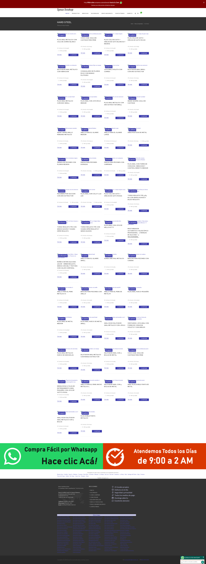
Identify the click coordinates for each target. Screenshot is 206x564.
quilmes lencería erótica (126, 542)
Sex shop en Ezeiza (62, 530)
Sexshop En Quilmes (78, 538)
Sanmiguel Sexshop (93, 540)
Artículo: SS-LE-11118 (63, 202)
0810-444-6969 (63, 50)
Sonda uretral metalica (114, 258)
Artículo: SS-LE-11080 (63, 300)
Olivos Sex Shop (77, 547)
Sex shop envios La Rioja (63, 516)
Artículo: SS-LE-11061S (87, 330)
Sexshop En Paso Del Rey (110, 537)
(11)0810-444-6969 (69, 501)
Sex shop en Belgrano (94, 535)
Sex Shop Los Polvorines (95, 522)
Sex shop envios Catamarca (111, 516)
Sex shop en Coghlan (62, 532)
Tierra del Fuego (61, 476)
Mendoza (75, 474)
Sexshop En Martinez (78, 533)
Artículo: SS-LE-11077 (134, 361)
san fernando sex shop (94, 542)
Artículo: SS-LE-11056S (64, 48)
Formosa (142, 474)
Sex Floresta (123, 537)
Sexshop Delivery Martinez (111, 532)
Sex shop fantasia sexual (126, 516)
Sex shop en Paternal (78, 523)
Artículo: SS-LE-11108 (134, 109)
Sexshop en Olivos (77, 537)
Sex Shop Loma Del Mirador (64, 522)
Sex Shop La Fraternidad (95, 520)
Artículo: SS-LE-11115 (86, 171)
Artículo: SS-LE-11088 (110, 48)
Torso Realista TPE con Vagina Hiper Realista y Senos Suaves (90, 229)
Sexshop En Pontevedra (63, 538)
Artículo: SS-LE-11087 (134, 267)
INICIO (92, 490)
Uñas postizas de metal (137, 132)
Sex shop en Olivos (62, 525)
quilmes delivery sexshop (95, 544)
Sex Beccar (123, 538)
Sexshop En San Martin (63, 542)
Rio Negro (72, 476)
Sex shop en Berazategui (63, 535)
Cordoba (66, 474)
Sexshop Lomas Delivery (95, 549)
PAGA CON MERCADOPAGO (97, 504)
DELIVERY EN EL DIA (95, 499)
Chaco (87, 476)
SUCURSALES (93, 492)
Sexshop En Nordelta (125, 535)
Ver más (59, 54)
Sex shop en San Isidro (110, 520)
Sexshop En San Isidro (78, 540)
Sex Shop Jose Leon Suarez (64, 520)
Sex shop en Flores (109, 528)
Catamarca (116, 474)
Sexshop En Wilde (61, 545)
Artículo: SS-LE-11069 (110, 361)
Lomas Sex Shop (77, 550)
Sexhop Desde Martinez (95, 527)
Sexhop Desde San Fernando (127, 527)
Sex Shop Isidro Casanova (95, 518)
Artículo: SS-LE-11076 (63, 426)
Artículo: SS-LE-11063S (134, 300)
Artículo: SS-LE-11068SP (134, 331)
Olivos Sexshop (124, 545)
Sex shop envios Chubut (79, 516)
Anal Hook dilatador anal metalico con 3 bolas (66, 420)
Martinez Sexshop (124, 547)
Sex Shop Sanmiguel (125, 525)
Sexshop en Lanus (124, 532)
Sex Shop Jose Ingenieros (126, 518)
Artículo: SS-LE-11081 (110, 300)
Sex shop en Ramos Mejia (79, 522)
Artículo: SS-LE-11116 (110, 171)
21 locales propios (121, 487)
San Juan (111, 474)
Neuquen (83, 476)
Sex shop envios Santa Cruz (96, 516)
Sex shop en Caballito (62, 533)
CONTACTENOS (94, 506)
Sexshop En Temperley (63, 544)
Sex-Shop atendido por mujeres (128, 528)
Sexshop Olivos (92, 550)
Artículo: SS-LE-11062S (64, 361)
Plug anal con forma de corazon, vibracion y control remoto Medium (138, 166)
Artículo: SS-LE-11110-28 (87, 267)
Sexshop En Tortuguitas (110, 544)
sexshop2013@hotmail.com (69, 504)
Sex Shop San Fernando (79, 525)
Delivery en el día (121, 490)
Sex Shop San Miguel (94, 525)
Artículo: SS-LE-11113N (64, 171)
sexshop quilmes (61, 552)
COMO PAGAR (94, 497)
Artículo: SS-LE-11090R (87, 79)
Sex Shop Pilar (92, 523)
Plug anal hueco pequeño (138, 291)
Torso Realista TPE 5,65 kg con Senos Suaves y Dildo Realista (137, 197)
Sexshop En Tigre (77, 544)
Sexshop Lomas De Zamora (111, 547)
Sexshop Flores (108, 545)
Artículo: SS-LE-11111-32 (87, 141)
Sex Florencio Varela (94, 538)
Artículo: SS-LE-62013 (64, 235)
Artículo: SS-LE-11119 (86, 202)
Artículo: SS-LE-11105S (64, 109)
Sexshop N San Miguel (62, 550)
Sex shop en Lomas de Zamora (64, 527)
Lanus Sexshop (76, 552)
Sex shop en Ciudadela (94, 532)
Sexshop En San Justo (109, 540)
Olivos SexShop (77, 545)
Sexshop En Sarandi (109, 542)
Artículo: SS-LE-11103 (134, 78)
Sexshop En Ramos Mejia (110, 538)
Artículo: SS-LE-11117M (134, 172)
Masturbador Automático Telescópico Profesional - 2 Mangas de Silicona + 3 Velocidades (138, 233)
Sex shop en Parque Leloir (110, 523)
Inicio (132, 23)
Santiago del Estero (132, 474)
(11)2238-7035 (68, 503)
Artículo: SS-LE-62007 (64, 270)
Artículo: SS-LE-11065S (64, 394)
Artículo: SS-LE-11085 (110, 267)
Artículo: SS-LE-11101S (110, 78)
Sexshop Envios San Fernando (96, 545)
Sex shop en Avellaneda (95, 537)
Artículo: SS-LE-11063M (64, 330)
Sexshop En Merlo (108, 533)
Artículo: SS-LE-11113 (133, 141)
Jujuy (138, 474)
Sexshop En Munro (109, 535)
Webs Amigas (96, 515)
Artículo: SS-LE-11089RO (111, 202)
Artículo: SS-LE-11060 (134, 393)
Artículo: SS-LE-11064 (87, 363)
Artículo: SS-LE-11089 (134, 46)
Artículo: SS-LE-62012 (134, 204)
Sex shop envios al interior (79, 518)
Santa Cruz (77, 476)
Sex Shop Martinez (125, 522)
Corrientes (91, 474)
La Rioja (122, 474)
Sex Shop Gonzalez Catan (63, 518)
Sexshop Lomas (92, 547)
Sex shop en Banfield (62, 537)
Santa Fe (71, 474)
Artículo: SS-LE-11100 (110, 234)
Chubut (67, 476)
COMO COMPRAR (95, 495)
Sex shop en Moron (109, 525)
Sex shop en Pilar (108, 522)
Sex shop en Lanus (109, 527)
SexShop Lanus (61, 547)
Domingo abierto (121, 498)
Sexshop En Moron (77, 535)
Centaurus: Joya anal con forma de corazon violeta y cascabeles (138, 325)
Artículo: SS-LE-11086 (87, 300)
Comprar (73, 55)
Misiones (96, 474)
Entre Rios (85, 474)
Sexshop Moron (108, 549)
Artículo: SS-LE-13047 (64, 78)
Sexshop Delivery (77, 532)
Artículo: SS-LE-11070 (110, 393)
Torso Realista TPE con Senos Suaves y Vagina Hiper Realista (67, 229)
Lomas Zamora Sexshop (79, 549)
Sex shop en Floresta (62, 528)
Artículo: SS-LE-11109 (63, 141)
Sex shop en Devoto (94, 530)
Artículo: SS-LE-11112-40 (110, 141)
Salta (126, 474)
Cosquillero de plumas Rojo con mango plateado (90, 73)
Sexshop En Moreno (125, 533)
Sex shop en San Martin (79, 520)
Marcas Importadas (139, 23)
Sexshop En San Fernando (63, 540)
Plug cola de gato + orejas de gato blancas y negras (114, 42)
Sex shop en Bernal (93, 533)
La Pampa (101, 474)
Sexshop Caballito (124, 530)
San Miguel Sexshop (125, 540)
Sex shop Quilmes (124, 523)
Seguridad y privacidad (123, 492)
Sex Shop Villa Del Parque (79, 527)
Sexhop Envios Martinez (79, 528)
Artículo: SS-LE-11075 (110, 331)
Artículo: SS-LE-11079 (87, 46)
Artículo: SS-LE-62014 (87, 235)
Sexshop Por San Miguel (110, 550)
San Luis (107, 474)
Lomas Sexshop (124, 549)
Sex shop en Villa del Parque (111, 518)
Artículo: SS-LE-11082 (87, 393)
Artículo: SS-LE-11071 (87, 424)
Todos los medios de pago (124, 495)
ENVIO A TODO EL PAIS (96, 502)
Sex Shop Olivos (61, 523)
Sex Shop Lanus (124, 520)
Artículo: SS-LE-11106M (87, 109)
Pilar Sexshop (123, 544)
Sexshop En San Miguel (78, 542)
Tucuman (80, 474)
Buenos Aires (60, 474)
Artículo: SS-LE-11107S (110, 111)
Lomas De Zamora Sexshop (127, 550)
